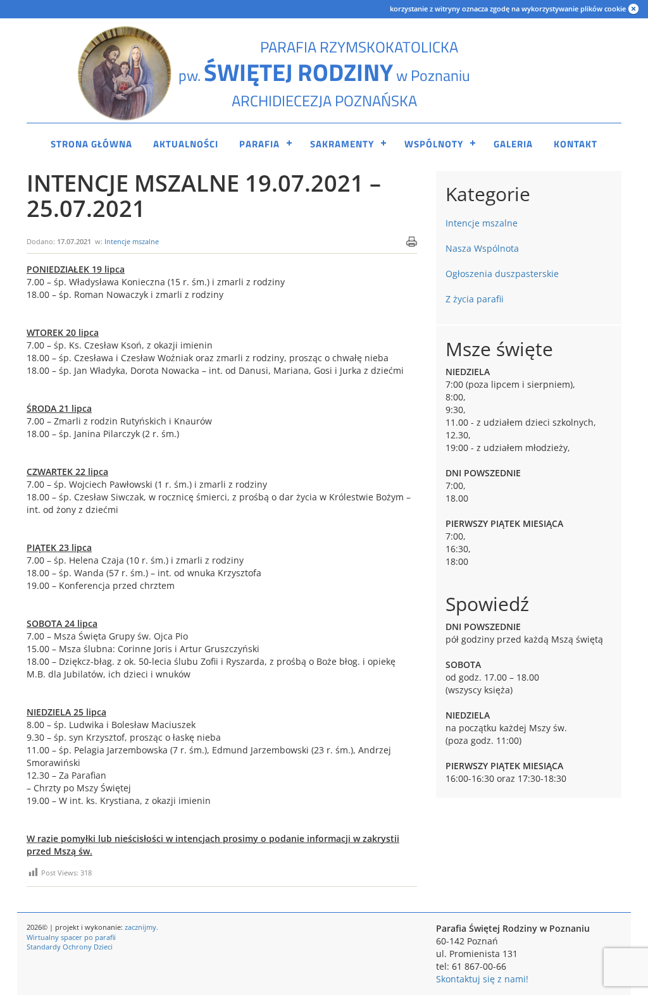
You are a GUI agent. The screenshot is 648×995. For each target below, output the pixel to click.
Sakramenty (342, 144)
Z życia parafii (475, 299)
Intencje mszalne (131, 241)
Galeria (513, 144)
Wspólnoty (433, 144)
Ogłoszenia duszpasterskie (502, 274)
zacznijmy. (141, 927)
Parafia (259, 144)
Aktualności (185, 144)
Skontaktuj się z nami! (482, 979)
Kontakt (575, 144)
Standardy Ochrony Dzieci (70, 946)
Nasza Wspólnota (482, 248)
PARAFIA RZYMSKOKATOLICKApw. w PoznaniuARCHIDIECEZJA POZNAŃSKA (324, 73)
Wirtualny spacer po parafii (71, 937)
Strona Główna (91, 144)
